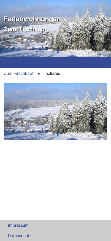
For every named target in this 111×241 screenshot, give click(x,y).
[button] (53, 52)
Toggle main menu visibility (104, 63)
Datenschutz (20, 235)
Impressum (18, 225)
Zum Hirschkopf (19, 73)
